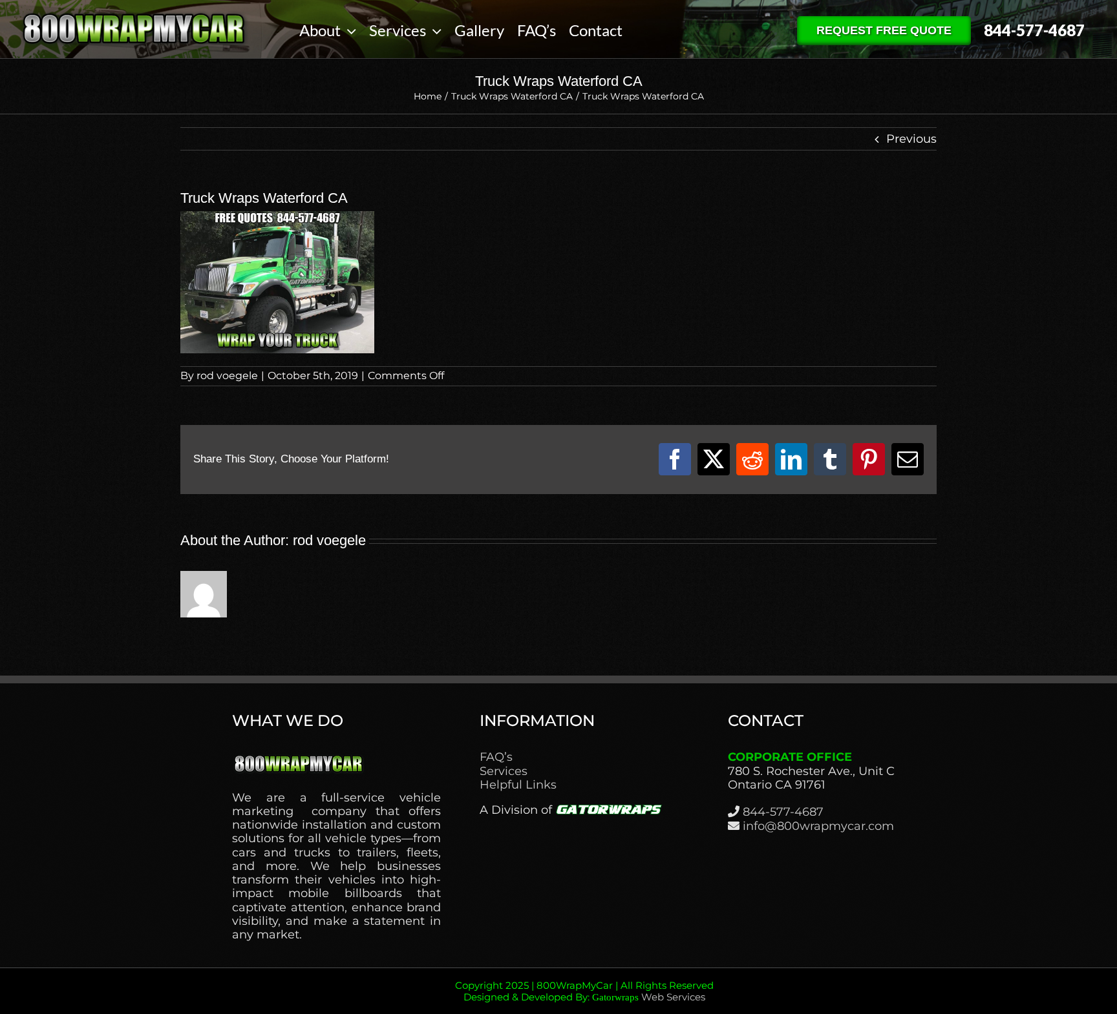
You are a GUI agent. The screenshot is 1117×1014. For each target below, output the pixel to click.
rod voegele (227, 375)
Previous (911, 139)
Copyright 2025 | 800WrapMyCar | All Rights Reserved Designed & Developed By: (584, 991)
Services (503, 771)
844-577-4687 (783, 812)
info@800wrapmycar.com (818, 826)
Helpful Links (518, 785)
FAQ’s (496, 757)
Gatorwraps (615, 997)
